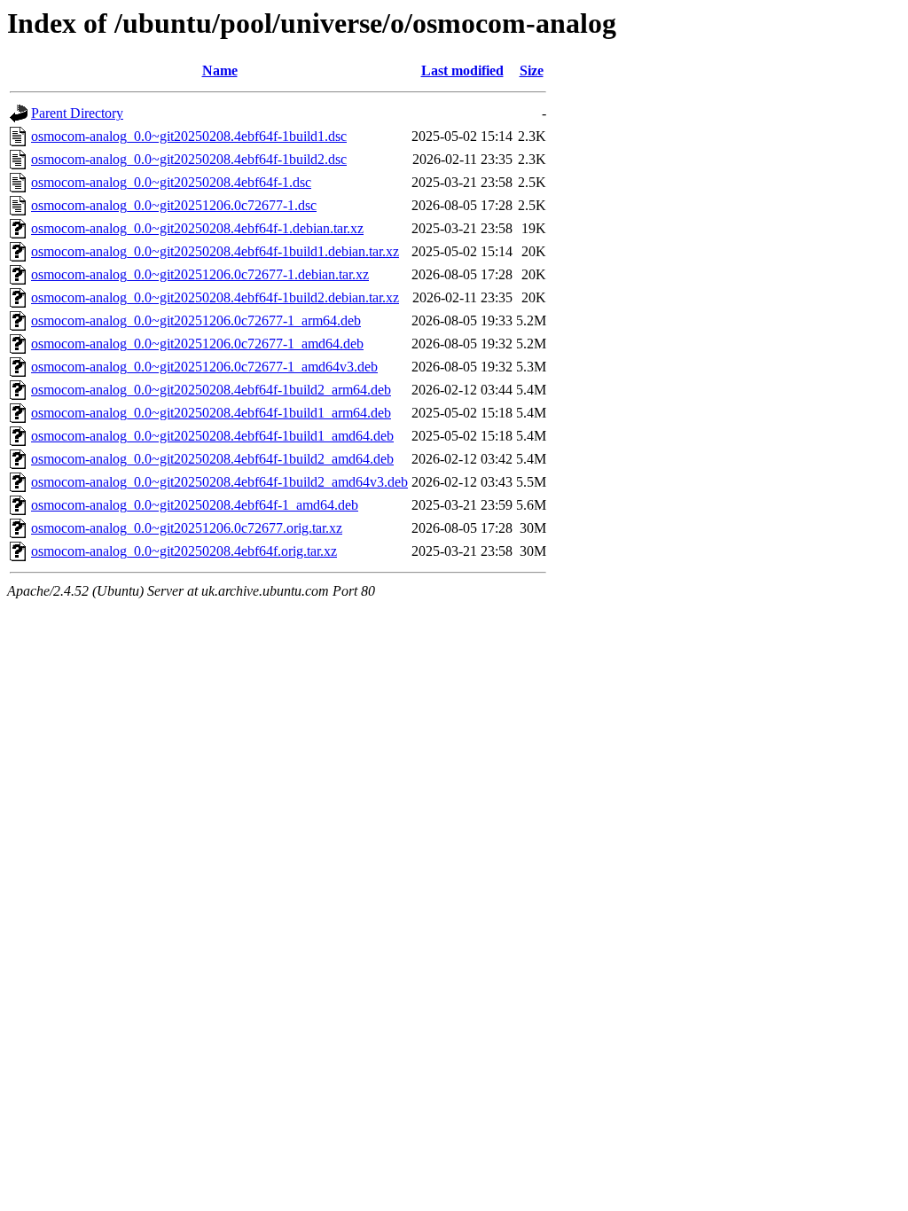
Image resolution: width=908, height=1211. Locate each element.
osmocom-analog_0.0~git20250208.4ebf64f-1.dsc (171, 182)
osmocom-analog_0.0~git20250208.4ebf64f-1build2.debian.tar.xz (215, 297)
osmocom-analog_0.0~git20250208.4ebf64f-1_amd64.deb (194, 504)
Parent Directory (77, 113)
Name (220, 70)
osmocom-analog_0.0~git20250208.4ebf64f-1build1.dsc (189, 136)
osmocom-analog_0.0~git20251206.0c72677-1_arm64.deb (196, 320)
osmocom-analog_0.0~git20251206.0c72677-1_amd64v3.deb (204, 366)
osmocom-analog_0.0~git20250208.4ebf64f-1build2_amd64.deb (212, 458)
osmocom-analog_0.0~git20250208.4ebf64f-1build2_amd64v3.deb (219, 481)
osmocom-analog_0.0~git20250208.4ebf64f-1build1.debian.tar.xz (215, 251)
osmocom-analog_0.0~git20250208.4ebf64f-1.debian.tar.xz (197, 228)
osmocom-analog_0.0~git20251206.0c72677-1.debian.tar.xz (200, 274)
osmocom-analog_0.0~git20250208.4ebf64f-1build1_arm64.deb (211, 412)
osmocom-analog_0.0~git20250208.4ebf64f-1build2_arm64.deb (211, 389)
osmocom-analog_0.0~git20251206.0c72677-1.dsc (174, 205)
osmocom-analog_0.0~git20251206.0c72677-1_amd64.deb (197, 343)
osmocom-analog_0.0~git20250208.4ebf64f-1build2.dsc (189, 159)
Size (532, 70)
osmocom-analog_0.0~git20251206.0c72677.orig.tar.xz (186, 527)
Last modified (462, 70)
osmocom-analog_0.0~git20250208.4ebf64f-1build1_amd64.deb (212, 435)
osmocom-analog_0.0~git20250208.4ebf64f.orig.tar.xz (184, 551)
